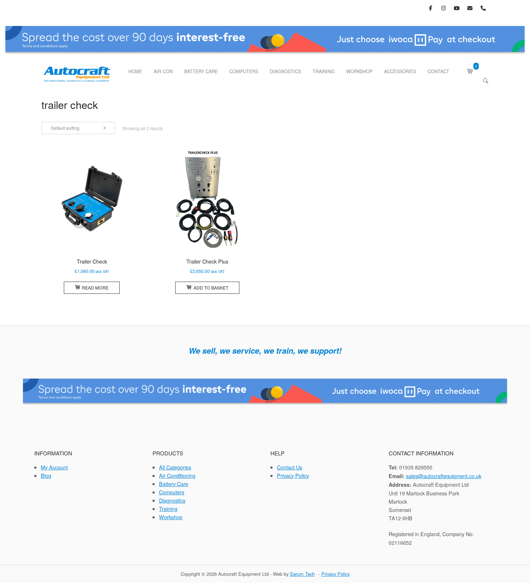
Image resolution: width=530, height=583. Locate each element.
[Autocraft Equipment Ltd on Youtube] (457, 8)
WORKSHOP (359, 71)
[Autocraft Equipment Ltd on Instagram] (444, 8)
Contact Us (289, 467)
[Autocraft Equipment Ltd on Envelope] (470, 8)
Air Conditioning (177, 475)
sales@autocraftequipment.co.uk (443, 476)
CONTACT (438, 71)
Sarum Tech (302, 573)
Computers (171, 492)
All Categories (175, 467)
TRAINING (324, 71)
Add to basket (211, 287)
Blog (46, 475)
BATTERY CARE (201, 71)
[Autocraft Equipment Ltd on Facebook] (430, 8)
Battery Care (173, 483)
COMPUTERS (243, 71)
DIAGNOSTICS (285, 71)
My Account (54, 467)
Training (168, 508)
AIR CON (163, 71)
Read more (95, 287)
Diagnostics (172, 500)
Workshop (170, 517)
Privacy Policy (293, 475)
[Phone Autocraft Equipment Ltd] (483, 8)
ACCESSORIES (400, 71)
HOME (135, 71)
